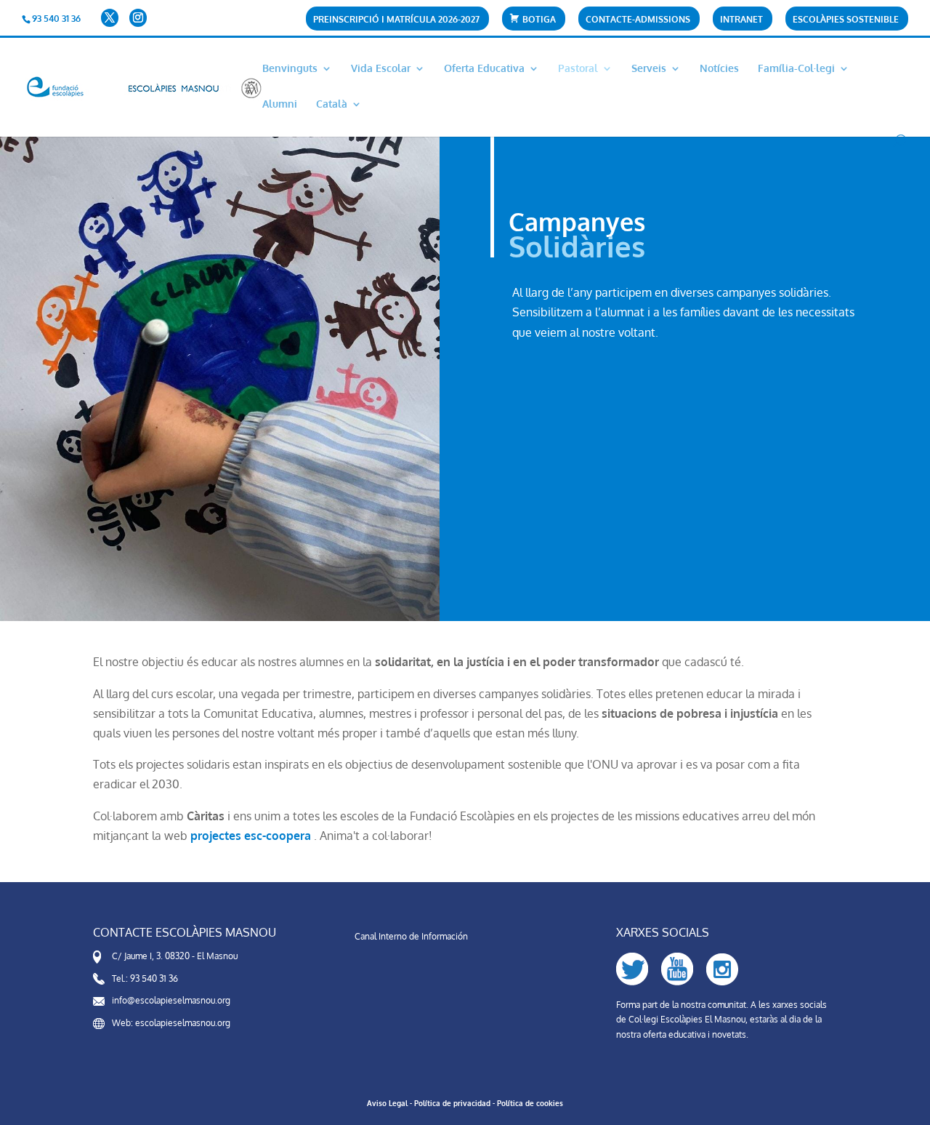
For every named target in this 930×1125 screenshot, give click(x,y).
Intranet (741, 20)
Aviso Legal (387, 1103)
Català (331, 104)
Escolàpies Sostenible (846, 20)
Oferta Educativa (484, 68)
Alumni (279, 104)
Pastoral (578, 68)
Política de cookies (530, 1103)
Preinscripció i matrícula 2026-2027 (396, 20)
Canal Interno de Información (411, 936)
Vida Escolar (381, 68)
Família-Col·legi (796, 68)
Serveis (648, 68)
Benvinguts (290, 68)
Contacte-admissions (638, 20)
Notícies (719, 68)
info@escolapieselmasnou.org (171, 1000)
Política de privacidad (452, 1103)
